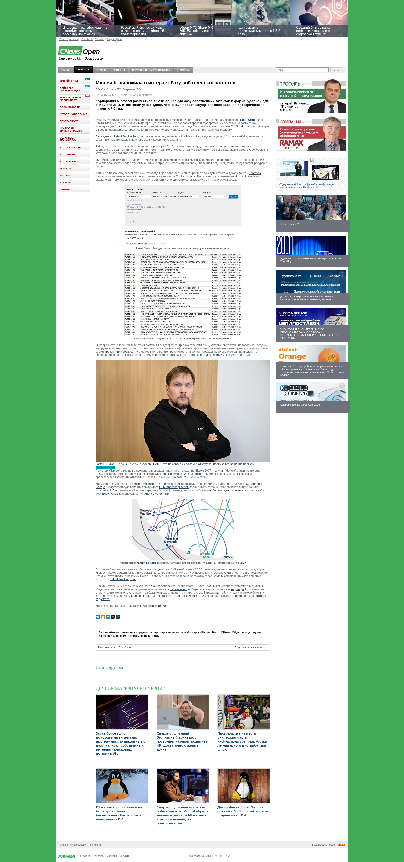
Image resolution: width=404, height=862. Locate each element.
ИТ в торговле (69, 161)
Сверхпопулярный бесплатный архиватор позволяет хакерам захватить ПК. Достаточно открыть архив (182, 741)
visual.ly (241, 563)
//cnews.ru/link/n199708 (152, 606)
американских (111, 493)
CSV (252, 149)
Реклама (98, 856)
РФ (229, 338)
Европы (190, 176)
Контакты (124, 856)
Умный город (69, 81)
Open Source (152, 586)
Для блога (125, 647)
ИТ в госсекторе (71, 147)
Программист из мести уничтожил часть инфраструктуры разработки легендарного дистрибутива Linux (242, 741)
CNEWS (66, 70)
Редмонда (237, 589)
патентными (178, 589)
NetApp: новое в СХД (73, 114)
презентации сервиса (119, 351)
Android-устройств (156, 493)
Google (100, 487)
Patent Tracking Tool (123, 579)
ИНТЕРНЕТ (66, 175)
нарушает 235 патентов (186, 474)
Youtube (99, 39)
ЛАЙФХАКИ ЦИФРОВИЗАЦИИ (70, 89)
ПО (98, 89)
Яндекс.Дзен (114, 39)
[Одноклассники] (103, 617)
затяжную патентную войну (152, 484)
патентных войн (146, 563)
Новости (83, 69)
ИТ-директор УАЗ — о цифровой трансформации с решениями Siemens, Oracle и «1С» (307, 185)
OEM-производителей (174, 487)
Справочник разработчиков (151, 70)
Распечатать (106, 647)
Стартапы (183, 70)
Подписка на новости (324, 844)
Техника (63, 844)
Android (255, 484)
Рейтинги (66, 189)
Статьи (101, 70)
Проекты (119, 70)
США (170, 146)
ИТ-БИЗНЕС (66, 182)
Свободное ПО (111, 89)
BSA (117, 126)
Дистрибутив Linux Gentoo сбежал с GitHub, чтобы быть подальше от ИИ (242, 811)
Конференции (78, 844)
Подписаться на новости (250, 647)
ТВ (89, 844)
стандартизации (211, 355)
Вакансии (111, 856)
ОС (247, 484)
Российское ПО (70, 107)
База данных (104, 136)
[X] (113, 617)
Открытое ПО (132, 89)
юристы (219, 470)
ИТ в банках (68, 154)
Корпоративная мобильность (70, 98)
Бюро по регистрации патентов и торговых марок (164, 595)
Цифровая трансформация (71, 129)
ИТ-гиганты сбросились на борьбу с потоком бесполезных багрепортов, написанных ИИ (119, 813)
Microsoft (246, 126)
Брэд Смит (247, 120)
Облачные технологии (68, 139)
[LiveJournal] (118, 617)
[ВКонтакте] (98, 617)
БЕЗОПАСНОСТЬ (69, 121)
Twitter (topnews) (69, 39)
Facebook (87, 39)
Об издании (84, 856)
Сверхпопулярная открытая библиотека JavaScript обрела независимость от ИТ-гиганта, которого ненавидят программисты (182, 815)
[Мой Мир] (108, 617)
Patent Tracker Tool (126, 136)
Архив (97, 844)
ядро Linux (162, 474)
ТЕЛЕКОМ (65, 168)
